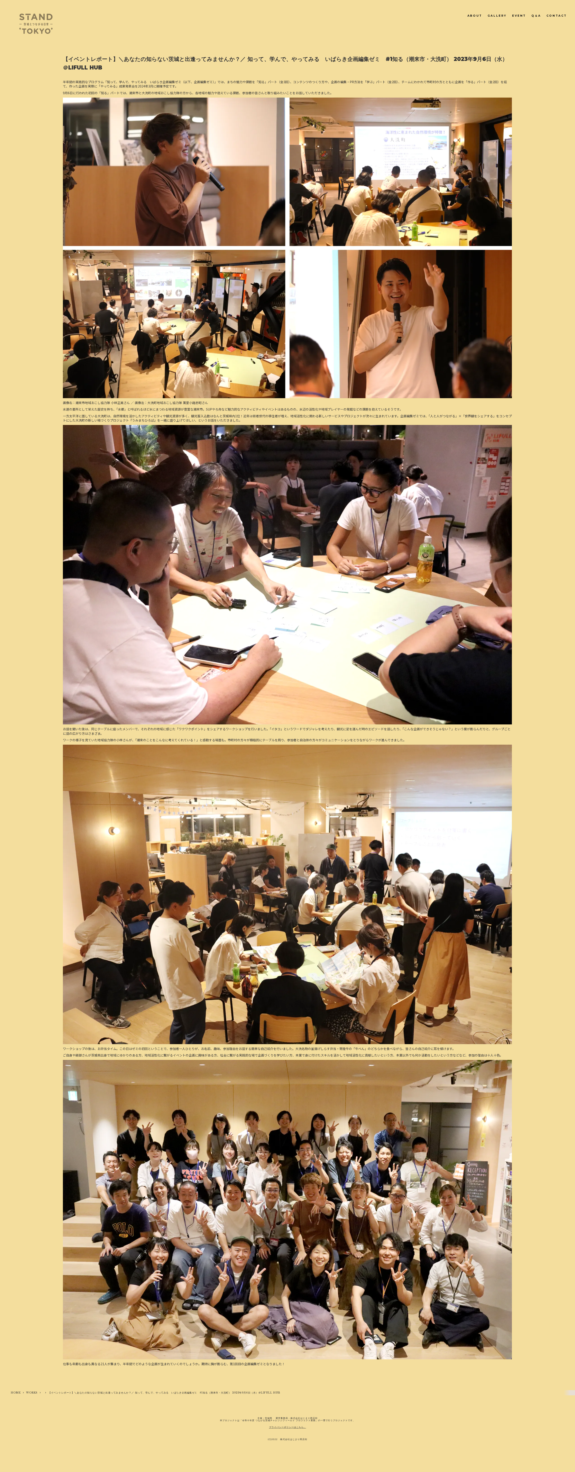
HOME (16, 1392)
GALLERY (497, 15)
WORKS (32, 1392)
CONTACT (556, 15)
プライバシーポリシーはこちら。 (287, 1427)
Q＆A (536, 15)
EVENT (519, 15)
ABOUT (474, 15)
